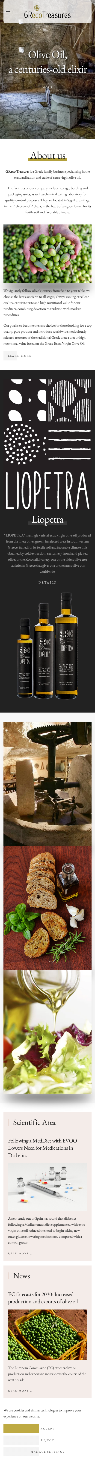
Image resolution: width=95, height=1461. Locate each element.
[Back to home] (47, 11)
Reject (47, 1440)
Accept (48, 1428)
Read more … (20, 1253)
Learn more (19, 355)
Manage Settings (48, 1451)
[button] (8, 11)
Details (47, 582)
